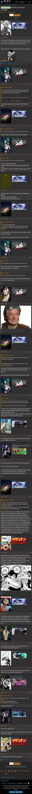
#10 (30, 395)
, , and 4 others (14, 63)
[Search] (29, 1)
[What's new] (26, 1)
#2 (30, 84)
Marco (14, 536)
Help (25, 783)
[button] (1, 2)
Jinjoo (13, 109)
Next (17, 15)
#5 (30, 190)
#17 (30, 667)
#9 (30, 351)
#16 (30, 643)
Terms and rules (11, 783)
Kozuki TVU (15, 174)
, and (13, 331)
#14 (30, 552)
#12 (30, 460)
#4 (30, 154)
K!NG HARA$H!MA (17, 676)
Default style (5, 781)
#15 (30, 613)
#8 (30, 303)
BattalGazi (15, 738)
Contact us (3, 783)
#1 (30, 37)
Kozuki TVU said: (6, 695)
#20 (30, 754)
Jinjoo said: (4, 158)
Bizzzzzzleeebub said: (7, 129)
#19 (30, 726)
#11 (30, 435)
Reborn (14, 444)
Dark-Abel (15, 627)
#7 (30, 257)
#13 (30, 496)
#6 (30, 218)
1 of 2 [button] (11, 15)
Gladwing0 (15, 597)
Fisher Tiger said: (6, 87)
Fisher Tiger (4, 12)
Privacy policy (19, 783)
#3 (30, 125)
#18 (30, 692)
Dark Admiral (16, 419)
